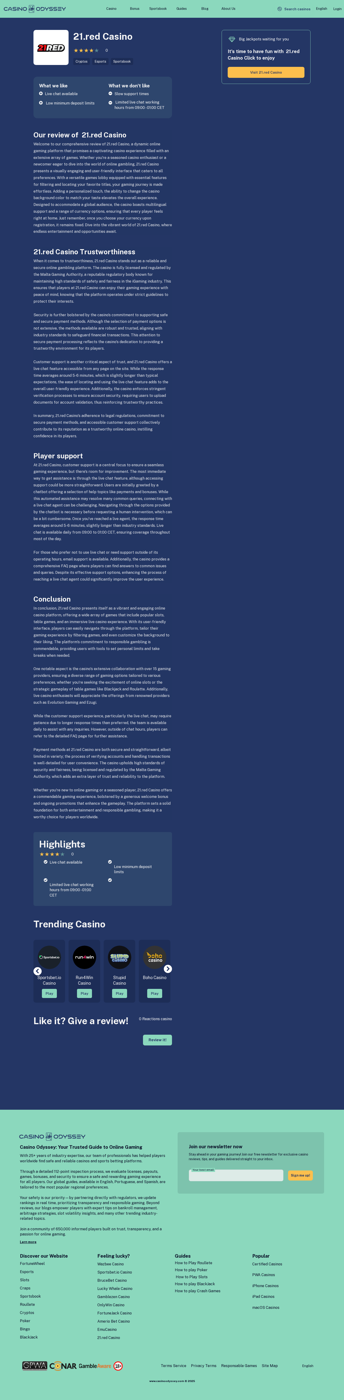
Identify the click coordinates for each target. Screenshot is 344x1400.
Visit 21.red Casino (266, 72)
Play (49, 993)
